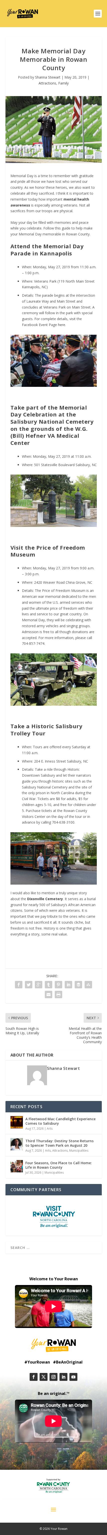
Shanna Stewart (47, 77)
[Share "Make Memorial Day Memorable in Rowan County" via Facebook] (19, 985)
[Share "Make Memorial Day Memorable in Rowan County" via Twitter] (29, 985)
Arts (50, 1128)
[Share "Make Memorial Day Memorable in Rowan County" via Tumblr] (49, 985)
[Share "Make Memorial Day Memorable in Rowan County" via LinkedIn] (68, 985)
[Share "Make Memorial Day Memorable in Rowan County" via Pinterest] (58, 985)
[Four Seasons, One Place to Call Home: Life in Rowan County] (16, 1166)
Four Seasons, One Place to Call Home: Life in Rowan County (58, 1165)
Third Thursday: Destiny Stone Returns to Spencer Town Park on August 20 (59, 1143)
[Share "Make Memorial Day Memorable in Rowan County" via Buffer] (78, 985)
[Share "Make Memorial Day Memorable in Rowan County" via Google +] (39, 985)
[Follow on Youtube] (73, 1377)
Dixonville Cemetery (45, 898)
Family (63, 83)
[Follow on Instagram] (53, 1377)
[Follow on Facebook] (34, 1377)
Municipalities (78, 1150)
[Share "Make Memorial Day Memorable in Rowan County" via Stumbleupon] (88, 985)
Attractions (47, 83)
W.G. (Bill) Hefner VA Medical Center (49, 435)
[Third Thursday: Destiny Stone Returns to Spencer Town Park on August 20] (16, 1144)
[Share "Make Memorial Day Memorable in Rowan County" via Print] (58, 994)
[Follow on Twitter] (44, 1377)
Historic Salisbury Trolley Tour (46, 729)
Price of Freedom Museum (47, 551)
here (61, 324)
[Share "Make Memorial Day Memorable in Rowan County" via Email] (49, 994)
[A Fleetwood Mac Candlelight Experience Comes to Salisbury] (16, 1122)
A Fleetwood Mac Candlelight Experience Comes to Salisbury (60, 1121)
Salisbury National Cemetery (52, 421)
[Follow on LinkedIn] (63, 1377)
